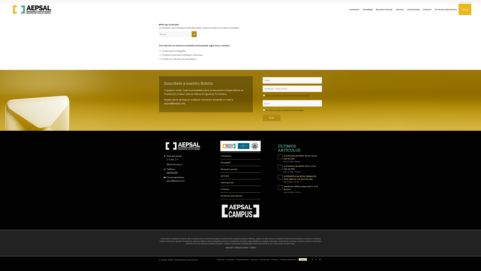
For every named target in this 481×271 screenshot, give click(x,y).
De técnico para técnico (232, 195)
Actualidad (225, 162)
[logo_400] (32, 9)
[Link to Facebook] (465, 2)
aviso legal (229, 247)
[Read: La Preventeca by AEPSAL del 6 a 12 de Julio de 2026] (280, 167)
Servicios (225, 176)
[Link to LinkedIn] (469, 2)
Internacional (227, 182)
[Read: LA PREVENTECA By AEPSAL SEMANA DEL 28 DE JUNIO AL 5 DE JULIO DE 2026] (280, 177)
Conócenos (226, 156)
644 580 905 (172, 172)
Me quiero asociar (229, 169)
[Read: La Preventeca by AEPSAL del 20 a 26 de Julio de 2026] (280, 157)
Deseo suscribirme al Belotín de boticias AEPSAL (288, 95)
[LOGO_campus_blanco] (240, 211)
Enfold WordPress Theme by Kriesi (186, 260)
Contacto (225, 189)
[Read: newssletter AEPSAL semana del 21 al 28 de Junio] (280, 187)
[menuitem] (354, 9)
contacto (253, 247)
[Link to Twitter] (462, 2)
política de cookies (241, 247)
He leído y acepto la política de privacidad (285, 110)
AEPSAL (170, 260)
